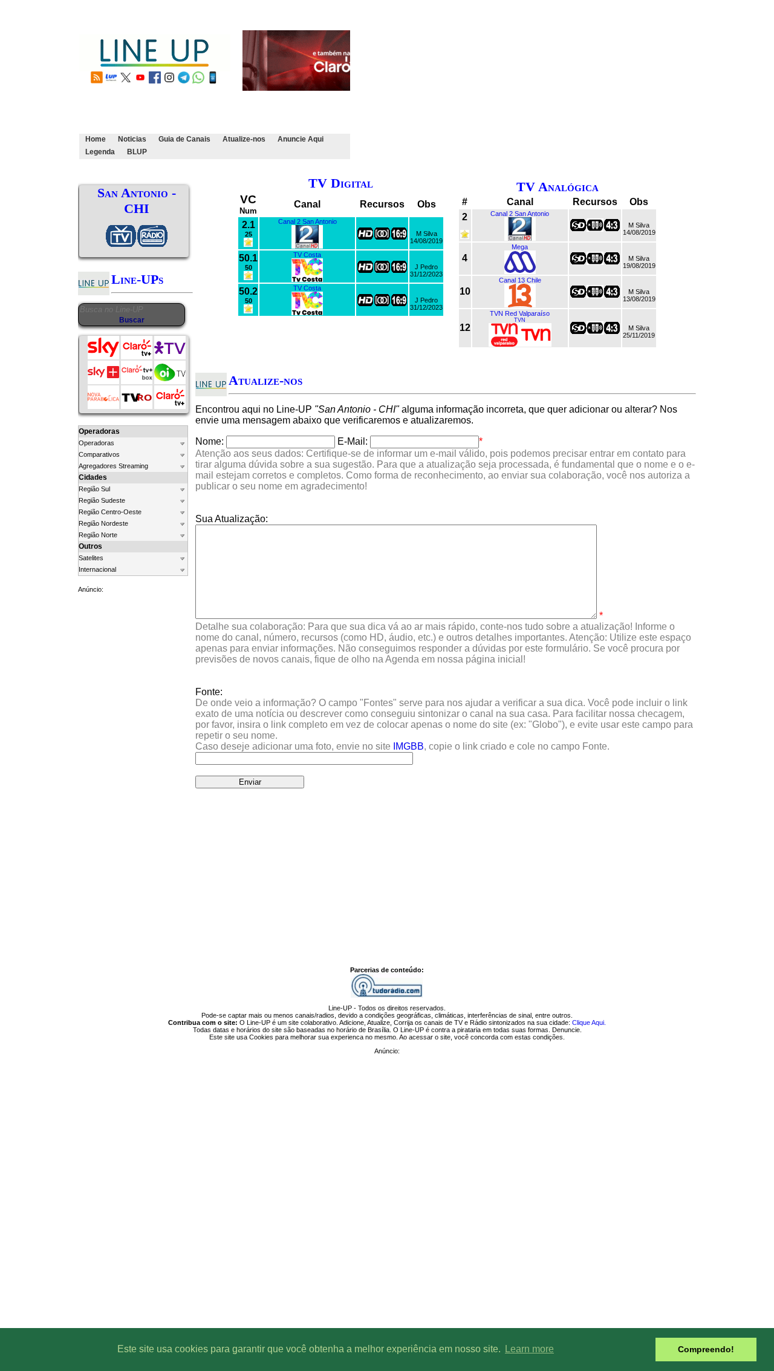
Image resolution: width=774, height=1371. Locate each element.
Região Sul (94, 488)
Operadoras (96, 443)
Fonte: (444, 719)
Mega (520, 246)
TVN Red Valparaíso (520, 313)
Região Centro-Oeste (110, 511)
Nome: (209, 441)
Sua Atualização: (231, 519)
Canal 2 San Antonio (307, 221)
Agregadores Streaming (113, 466)
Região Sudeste (102, 500)
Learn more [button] (529, 1349)
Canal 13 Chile (520, 280)
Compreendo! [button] (706, 1349)
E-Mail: (352, 441)
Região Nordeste (103, 523)
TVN (519, 320)
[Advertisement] (563, 86)
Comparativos (99, 454)
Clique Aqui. (589, 1022)
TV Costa (307, 254)
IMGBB (408, 746)
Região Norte (98, 534)
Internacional (97, 569)
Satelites (91, 557)
